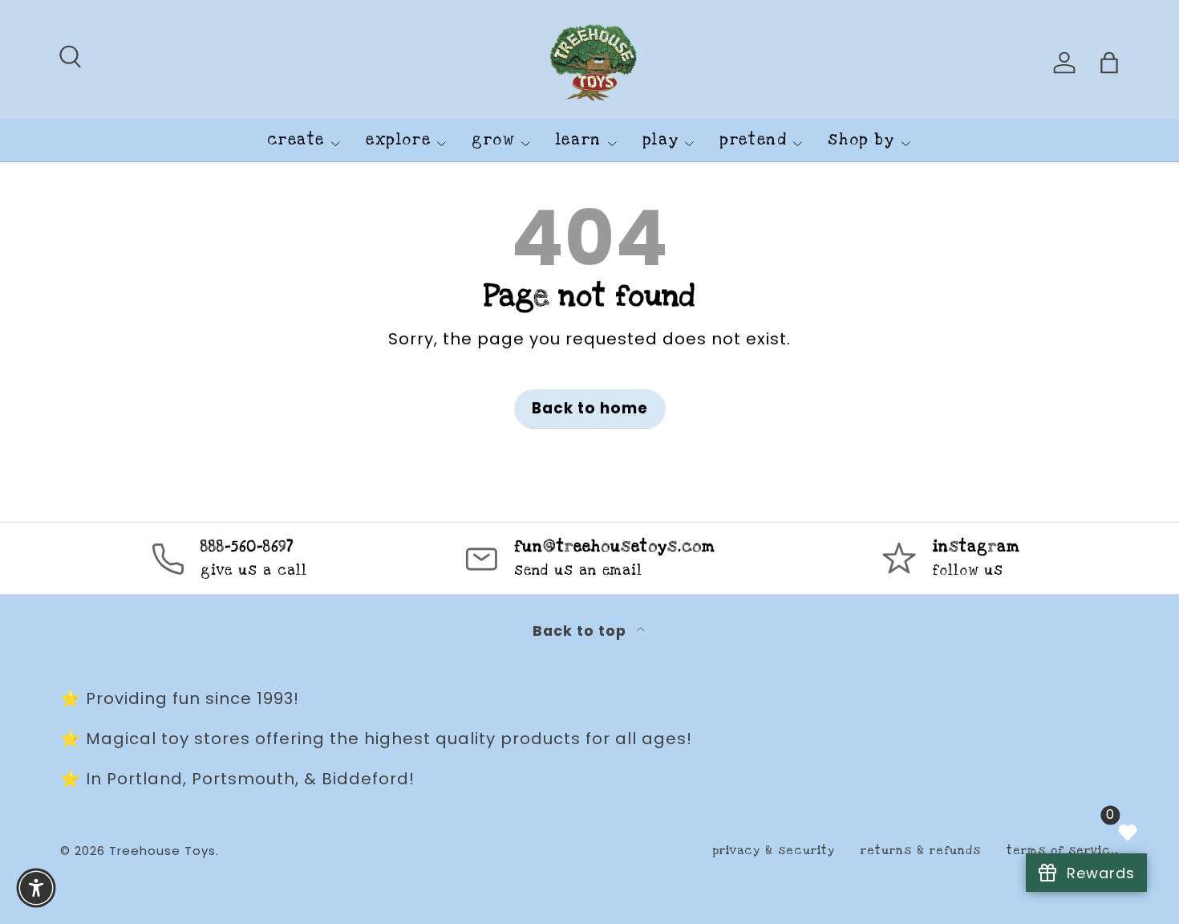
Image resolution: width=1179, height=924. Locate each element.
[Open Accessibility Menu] (36, 888)
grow (493, 140)
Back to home (590, 408)
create (296, 140)
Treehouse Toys (162, 850)
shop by (861, 140)
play (660, 140)
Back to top (581, 631)
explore (398, 140)
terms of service (1063, 850)
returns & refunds (921, 850)
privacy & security (773, 850)
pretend (753, 140)
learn (579, 140)
